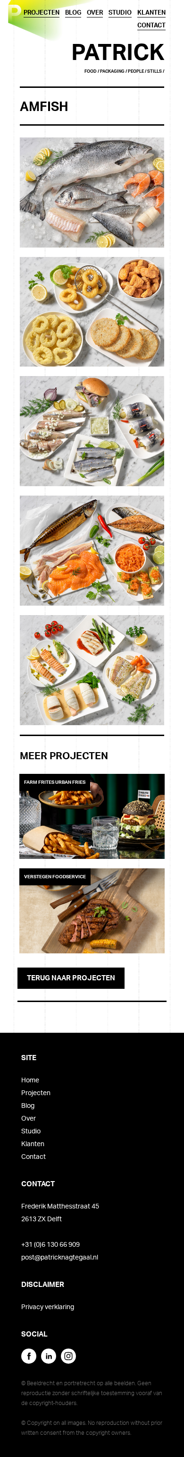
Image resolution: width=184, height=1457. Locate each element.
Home (30, 1080)
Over (28, 1118)
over (95, 13)
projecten (41, 13)
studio (120, 13)
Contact (33, 1157)
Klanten (32, 1144)
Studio (31, 1131)
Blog (27, 1106)
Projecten (35, 1093)
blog (73, 13)
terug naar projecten (71, 978)
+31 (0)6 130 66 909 (50, 1245)
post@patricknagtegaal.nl (59, 1257)
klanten (151, 13)
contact (151, 26)
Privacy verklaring (47, 1307)
